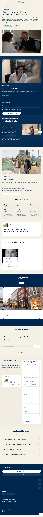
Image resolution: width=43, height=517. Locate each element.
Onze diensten (7, 6)
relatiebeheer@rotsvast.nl (9, 234)
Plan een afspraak (7, 25)
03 (8, 127)
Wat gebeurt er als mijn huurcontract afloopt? (14, 456)
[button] (40, 2)
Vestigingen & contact (21, 473)
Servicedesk (21, 476)
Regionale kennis (6, 102)
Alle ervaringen (21, 354)
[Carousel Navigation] (37, 348)
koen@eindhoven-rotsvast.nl (9, 264)
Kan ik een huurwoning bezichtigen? (12, 451)
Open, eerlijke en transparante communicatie (13, 99)
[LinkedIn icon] (7, 496)
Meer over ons (17, 25)
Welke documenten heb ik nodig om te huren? (14, 441)
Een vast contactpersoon (8, 105)
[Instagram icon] (10, 496)
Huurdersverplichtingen (6, 506)
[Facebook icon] (3, 496)
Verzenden (27, 423)
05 (13, 127)
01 (3, 127)
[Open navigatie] (4, 2)
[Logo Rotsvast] (21, 2)
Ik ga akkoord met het (31, 419)
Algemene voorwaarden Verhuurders (9, 503)
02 (6, 127)
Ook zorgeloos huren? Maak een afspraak (12, 113)
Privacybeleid (5, 505)
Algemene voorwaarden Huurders (8, 501)
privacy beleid (35, 419)
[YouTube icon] (13, 496)
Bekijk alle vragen (21, 462)
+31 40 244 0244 (9, 261)
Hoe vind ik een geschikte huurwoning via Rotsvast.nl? (17, 446)
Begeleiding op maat (7, 95)
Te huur (21, 283)
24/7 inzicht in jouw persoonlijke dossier (11, 109)
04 (11, 127)
